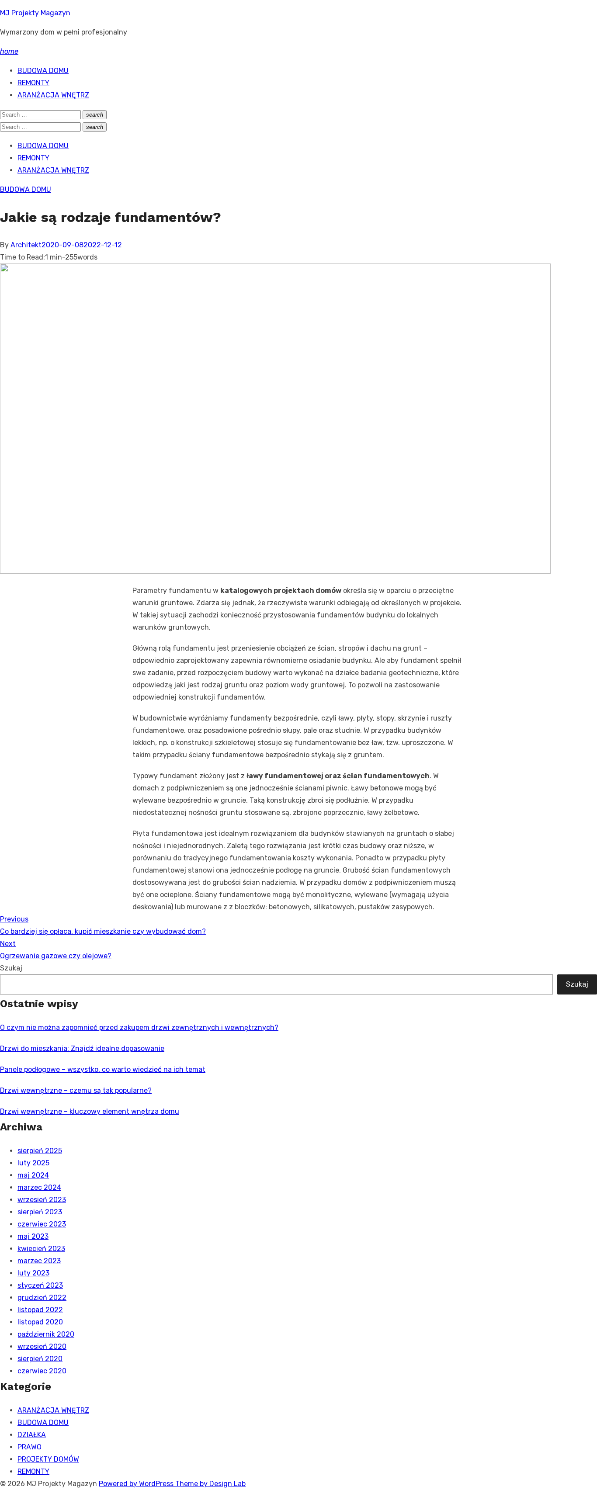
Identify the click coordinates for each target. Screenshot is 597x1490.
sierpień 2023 (39, 1212)
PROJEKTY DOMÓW (48, 1459)
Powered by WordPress (137, 1484)
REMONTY (33, 83)
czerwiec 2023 (41, 1224)
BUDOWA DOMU (43, 70)
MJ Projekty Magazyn (35, 13)
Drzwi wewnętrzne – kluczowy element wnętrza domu (89, 1111)
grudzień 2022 (41, 1297)
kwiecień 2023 (41, 1248)
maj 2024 (33, 1175)
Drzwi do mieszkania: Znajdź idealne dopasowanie (82, 1048)
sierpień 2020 (39, 1359)
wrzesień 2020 (41, 1346)
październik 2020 (45, 1334)
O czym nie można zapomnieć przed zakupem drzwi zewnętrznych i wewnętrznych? (139, 1027)
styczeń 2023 (40, 1285)
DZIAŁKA (31, 1435)
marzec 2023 (39, 1261)
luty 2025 (33, 1163)
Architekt (26, 245)
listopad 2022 (40, 1310)
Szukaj (11, 968)
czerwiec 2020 (41, 1371)
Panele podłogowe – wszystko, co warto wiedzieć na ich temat (102, 1069)
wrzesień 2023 (41, 1199)
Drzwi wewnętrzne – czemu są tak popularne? (76, 1090)
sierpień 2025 (39, 1151)
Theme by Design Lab (210, 1484)
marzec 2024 (39, 1187)
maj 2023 (33, 1236)
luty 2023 (33, 1273)
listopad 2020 (40, 1322)
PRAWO (29, 1447)
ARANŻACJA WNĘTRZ (53, 95)
